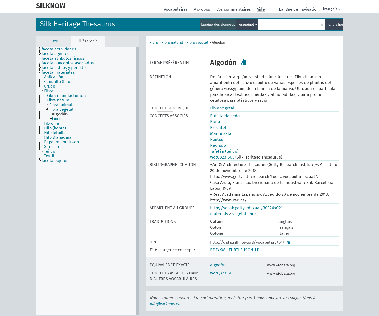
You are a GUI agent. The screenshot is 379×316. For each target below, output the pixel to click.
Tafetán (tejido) (224, 151)
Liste (53, 41)
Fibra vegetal (197, 42)
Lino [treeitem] (56, 119)
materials (219, 214)
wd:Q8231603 (222, 157)
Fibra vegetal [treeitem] (61, 109)
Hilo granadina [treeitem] (57, 137)
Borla (215, 122)
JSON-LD (252, 250)
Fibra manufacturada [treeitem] (66, 95)
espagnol (247, 24)
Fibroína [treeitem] (51, 123)
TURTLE (236, 250)
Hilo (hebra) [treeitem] (55, 128)
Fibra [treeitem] (48, 91)
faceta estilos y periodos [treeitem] (65, 68)
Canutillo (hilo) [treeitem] (57, 82)
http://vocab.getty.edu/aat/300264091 (246, 208)
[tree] (87, 181)
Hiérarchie (88, 41)
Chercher (335, 24)
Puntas (216, 139)
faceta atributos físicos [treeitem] (63, 58)
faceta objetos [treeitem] (55, 161)
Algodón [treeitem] (60, 114)
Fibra (154, 42)
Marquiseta (221, 133)
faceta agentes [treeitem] (55, 54)
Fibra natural (172, 42)
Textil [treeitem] (49, 156)
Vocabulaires (176, 9)
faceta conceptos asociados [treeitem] (68, 63)
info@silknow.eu (165, 304)
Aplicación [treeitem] (53, 77)
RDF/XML (218, 250)
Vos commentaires (234, 9)
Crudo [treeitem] (49, 86)
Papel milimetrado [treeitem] (61, 142)
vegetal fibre (244, 214)
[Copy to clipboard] (243, 62)
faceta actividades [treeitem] (59, 49)
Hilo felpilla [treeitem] (55, 133)
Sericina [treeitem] (51, 147)
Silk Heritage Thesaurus (77, 24)
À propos (202, 9)
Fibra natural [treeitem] (59, 100)
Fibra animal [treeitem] (60, 105)
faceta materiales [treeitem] (58, 72)
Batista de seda (225, 116)
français (330, 9)
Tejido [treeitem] (49, 151)
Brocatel (218, 127)
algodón (217, 265)
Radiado (218, 145)
